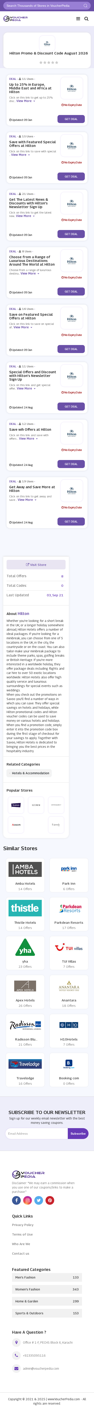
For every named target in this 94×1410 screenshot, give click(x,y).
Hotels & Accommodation (29, 773)
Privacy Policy (22, 1225)
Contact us (20, 1253)
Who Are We (21, 1244)
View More (23, 101)
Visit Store (37, 565)
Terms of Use (22, 1234)
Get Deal (71, 119)
